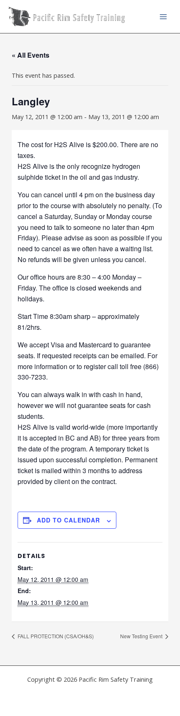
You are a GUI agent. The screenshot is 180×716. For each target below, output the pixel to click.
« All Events (30, 55)
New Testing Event (142, 636)
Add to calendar (68, 520)
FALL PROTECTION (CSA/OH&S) (55, 636)
